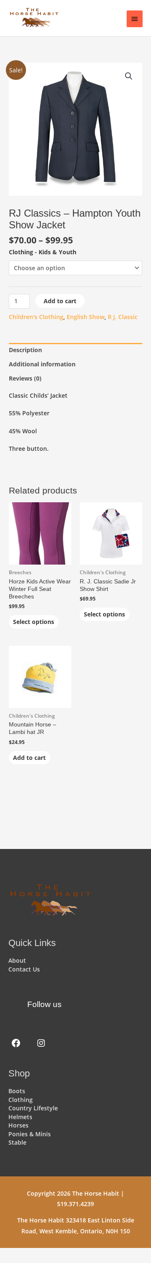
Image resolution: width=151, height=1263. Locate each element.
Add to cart (60, 301)
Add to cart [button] (29, 758)
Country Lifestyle (33, 1108)
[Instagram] (41, 1043)
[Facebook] (15, 1043)
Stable (17, 1142)
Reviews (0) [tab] (25, 378)
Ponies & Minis (29, 1134)
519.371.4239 (75, 1204)
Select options (33, 622)
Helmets (20, 1117)
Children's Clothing (36, 317)
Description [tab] (25, 350)
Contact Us (24, 969)
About (17, 960)
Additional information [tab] (42, 364)
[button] (128, 76)
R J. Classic (123, 317)
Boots (16, 1091)
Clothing (20, 1100)
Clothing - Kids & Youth (42, 252)
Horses (18, 1125)
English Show (85, 317)
